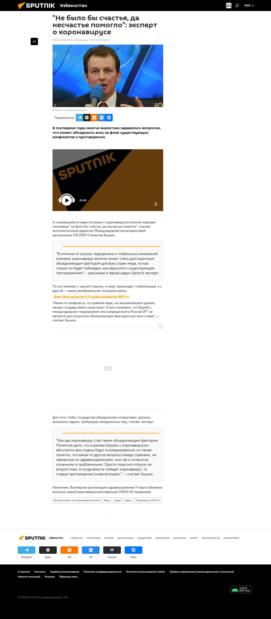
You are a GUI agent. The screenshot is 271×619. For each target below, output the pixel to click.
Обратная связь (68, 576)
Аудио (117, 500)
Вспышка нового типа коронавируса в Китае (76, 500)
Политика (93, 538)
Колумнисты (211, 538)
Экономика (125, 538)
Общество (145, 538)
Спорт (194, 538)
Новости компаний (29, 576)
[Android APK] (240, 590)
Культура (179, 538)
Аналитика (231, 538)
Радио (107, 500)
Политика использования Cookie (145, 571)
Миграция (162, 538)
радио (128, 500)
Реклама (50, 576)
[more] (34, 41)
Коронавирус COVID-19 (148, 500)
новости (76, 538)
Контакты (40, 571)
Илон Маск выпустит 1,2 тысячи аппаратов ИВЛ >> (91, 297)
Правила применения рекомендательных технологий (201, 571)
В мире (109, 538)
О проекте (24, 571)
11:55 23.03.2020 (63, 40)
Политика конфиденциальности (102, 571)
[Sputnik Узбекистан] (38, 10)
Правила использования (64, 571)
